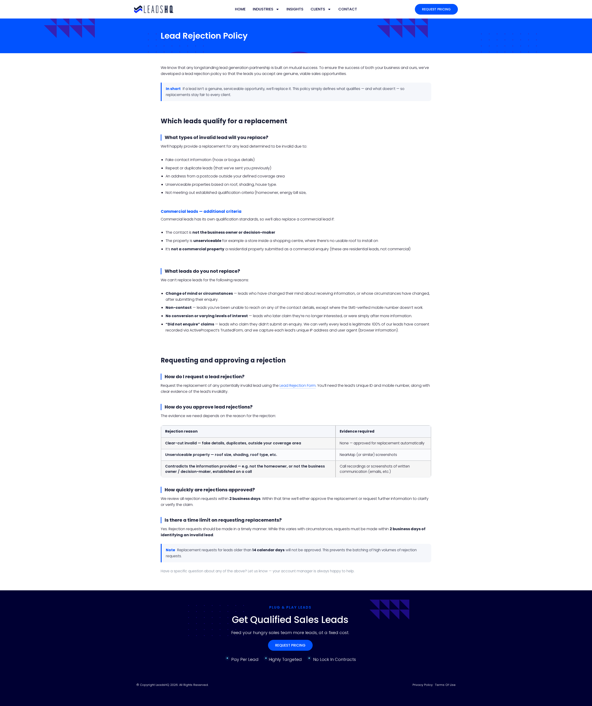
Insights (295, 9)
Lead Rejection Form (298, 385)
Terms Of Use (445, 685)
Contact (347, 9)
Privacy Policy (423, 685)
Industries (263, 9)
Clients (318, 9)
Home (240, 9)
